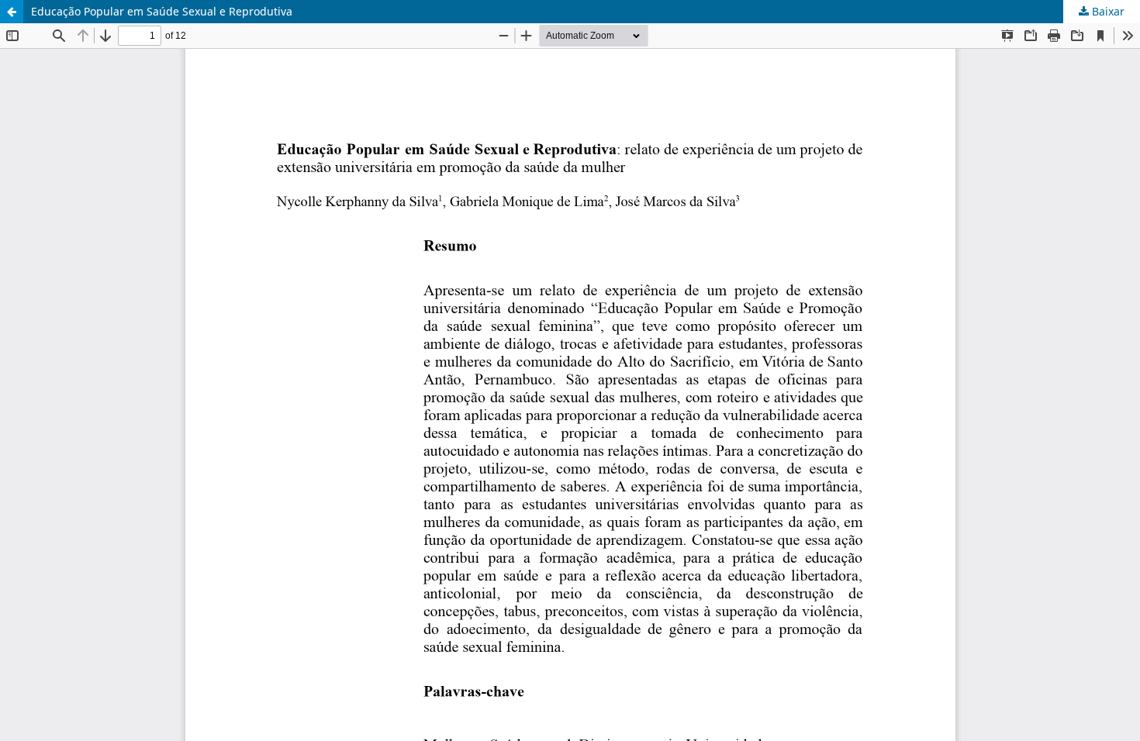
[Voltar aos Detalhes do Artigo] (11, 11)
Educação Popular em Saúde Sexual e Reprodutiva (161, 11)
